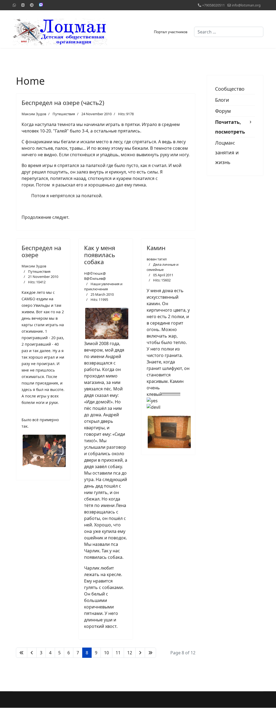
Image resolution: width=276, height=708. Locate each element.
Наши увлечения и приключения (103, 286)
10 (106, 653)
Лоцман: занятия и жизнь (227, 152)
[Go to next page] (140, 653)
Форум (223, 111)
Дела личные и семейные (162, 267)
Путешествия (64, 113)
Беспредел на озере (41, 251)
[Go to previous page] (32, 653)
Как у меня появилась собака (99, 255)
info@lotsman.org (246, 5)
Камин (156, 248)
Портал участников (170, 32)
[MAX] (41, 4)
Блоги (222, 100)
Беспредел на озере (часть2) (63, 102)
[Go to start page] (21, 653)
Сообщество (229, 89)
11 (118, 653)
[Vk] (23, 5)
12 (129, 653)
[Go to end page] (150, 653)
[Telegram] (32, 5)
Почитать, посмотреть (230, 127)
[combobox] (228, 32)
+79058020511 (213, 5)
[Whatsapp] (14, 5)
